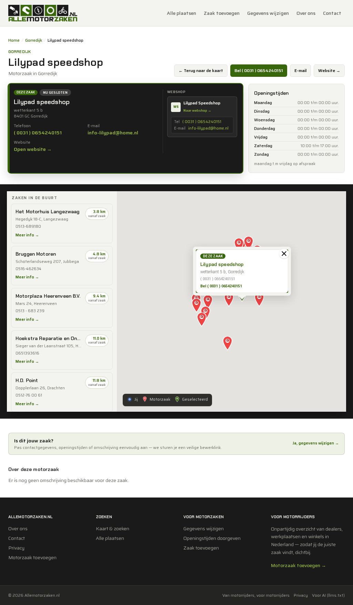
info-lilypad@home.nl (113, 132)
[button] (229, 300)
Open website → (33, 149)
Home (14, 40)
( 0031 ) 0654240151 (38, 132)
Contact (332, 13)
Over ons (305, 13)
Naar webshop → (197, 110)
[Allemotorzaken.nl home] (42, 13)
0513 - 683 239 (30, 311)
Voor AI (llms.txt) (328, 595)
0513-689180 (28, 226)
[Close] (284, 253)
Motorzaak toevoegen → (298, 565)
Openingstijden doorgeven (212, 538)
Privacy (16, 548)
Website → (329, 70)
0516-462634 (28, 269)
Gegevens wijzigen (268, 13)
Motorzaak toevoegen (32, 557)
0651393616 (27, 353)
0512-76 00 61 (29, 395)
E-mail (300, 70)
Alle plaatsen (181, 13)
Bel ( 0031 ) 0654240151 (258, 70)
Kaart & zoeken (112, 528)
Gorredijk (33, 40)
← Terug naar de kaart (201, 70)
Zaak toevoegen (222, 13)
